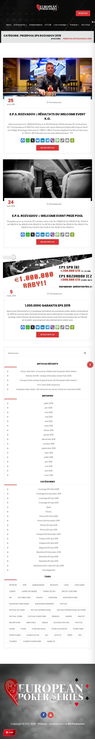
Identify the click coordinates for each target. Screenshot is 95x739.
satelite (57, 635)
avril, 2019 (11, 102)
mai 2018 (48, 466)
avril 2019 (48, 421)
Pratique (73, 25)
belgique (54, 585)
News (8, 25)
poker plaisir (15, 635)
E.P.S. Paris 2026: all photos (48, 385)
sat (46, 635)
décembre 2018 (48, 439)
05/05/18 (13, 585)
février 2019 (49, 430)
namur (45, 622)
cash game (79, 585)
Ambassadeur (38, 585)
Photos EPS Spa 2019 (48, 529)
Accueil (57, 38)
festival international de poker (71, 610)
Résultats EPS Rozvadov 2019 (48, 552)
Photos (49, 512)
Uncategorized (48, 570)
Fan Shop (85, 25)
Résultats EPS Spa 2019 (48, 561)
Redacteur (57, 102)
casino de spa (49, 591)
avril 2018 (48, 470)
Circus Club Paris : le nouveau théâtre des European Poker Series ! (48, 371)
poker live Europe (59, 629)
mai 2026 (49, 412)
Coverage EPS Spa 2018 (49, 498)
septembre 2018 (49, 448)
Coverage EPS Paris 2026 (48, 489)
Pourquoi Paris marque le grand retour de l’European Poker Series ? (48, 380)
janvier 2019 (49, 435)
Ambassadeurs (35, 25)
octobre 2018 (48, 443)
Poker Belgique (39, 629)
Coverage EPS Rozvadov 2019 (48, 494)
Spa (79, 635)
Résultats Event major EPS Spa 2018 (49, 565)
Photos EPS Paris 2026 (48, 516)
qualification (32, 635)
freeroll (55, 616)
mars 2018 (48, 475)
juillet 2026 (48, 403)
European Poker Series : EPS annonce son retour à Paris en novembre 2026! (48, 389)
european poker (70, 597)
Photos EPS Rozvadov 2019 (48, 520)
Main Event (31, 622)
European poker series (19, 604)
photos (78, 622)
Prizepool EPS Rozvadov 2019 (49, 534)
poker (23, 629)
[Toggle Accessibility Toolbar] (90, 365)
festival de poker (17, 610)
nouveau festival (61, 622)
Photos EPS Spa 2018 (48, 525)
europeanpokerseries (44, 604)
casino (12, 591)
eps (10, 597)
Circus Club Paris (69, 591)
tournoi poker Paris (32, 641)
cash (66, 585)
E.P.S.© (48, 25)
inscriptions (14, 622)
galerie (68, 616)
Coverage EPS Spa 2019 (49, 502)
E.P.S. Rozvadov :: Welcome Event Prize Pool (47, 216)
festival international (41, 610)
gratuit (81, 616)
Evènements (19, 25)
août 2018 (49, 453)
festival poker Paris (37, 616)
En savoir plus (47, 147)
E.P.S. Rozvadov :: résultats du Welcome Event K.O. (47, 116)
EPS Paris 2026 (24, 597)
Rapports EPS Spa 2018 (48, 547)
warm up (51, 641)
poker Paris (78, 629)
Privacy (42, 723)
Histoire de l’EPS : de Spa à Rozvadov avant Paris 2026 (48, 376)
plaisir (12, 629)
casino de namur (29, 591)
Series (69, 635)
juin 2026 (48, 408)
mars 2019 (48, 426)
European (53, 597)
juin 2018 (48, 461)
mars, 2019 (11, 293)
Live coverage (60, 25)
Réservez (83, 13)
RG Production (76, 723)
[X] (32, 140)
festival (63, 604)
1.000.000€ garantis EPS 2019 (47, 305)
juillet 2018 (48, 457)
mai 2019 (48, 417)
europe (39, 597)
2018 (24, 585)
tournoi (13, 641)
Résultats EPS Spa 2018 (48, 556)
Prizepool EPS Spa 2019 (48, 543)
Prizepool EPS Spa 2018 (48, 538)
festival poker (15, 616)
